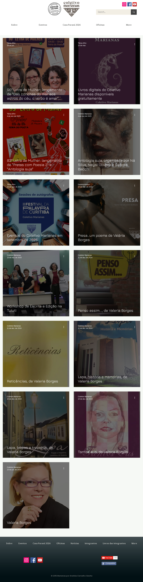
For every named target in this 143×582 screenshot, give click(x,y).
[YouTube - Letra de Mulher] (135, 4)
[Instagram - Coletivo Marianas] (124, 4)
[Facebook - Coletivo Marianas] (129, 4)
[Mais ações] (64, 44)
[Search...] (134, 12)
